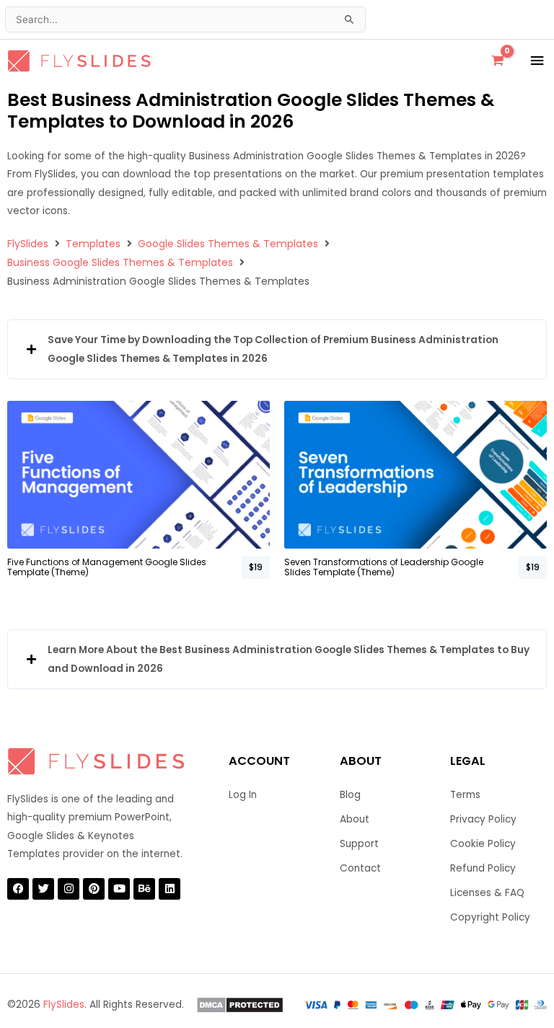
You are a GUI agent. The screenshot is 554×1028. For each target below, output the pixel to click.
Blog (350, 795)
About (354, 819)
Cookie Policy (483, 844)
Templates (93, 243)
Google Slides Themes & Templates (228, 243)
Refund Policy (483, 868)
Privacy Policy (483, 819)
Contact (360, 868)
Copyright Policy (490, 917)
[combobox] (185, 19)
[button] (277, 349)
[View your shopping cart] (497, 60)
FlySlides (27, 243)
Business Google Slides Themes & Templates (120, 262)
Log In (243, 795)
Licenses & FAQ (487, 893)
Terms (465, 795)
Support (359, 844)
